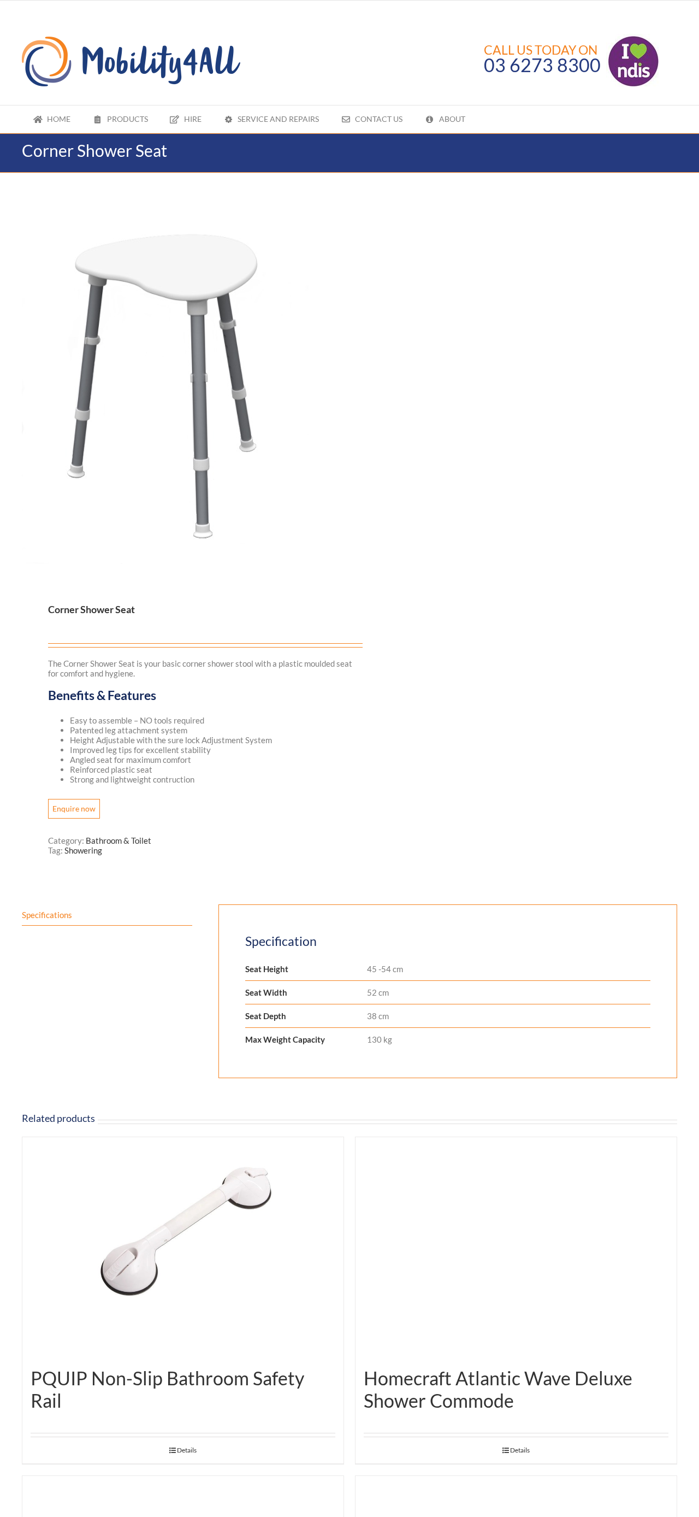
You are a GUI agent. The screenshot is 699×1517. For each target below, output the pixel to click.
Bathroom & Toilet (118, 840)
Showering (83, 850)
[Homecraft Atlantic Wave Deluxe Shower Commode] (516, 1246)
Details (187, 1450)
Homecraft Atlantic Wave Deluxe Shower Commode (498, 1389)
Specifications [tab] (47, 915)
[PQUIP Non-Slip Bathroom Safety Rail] (182, 1246)
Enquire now (74, 808)
